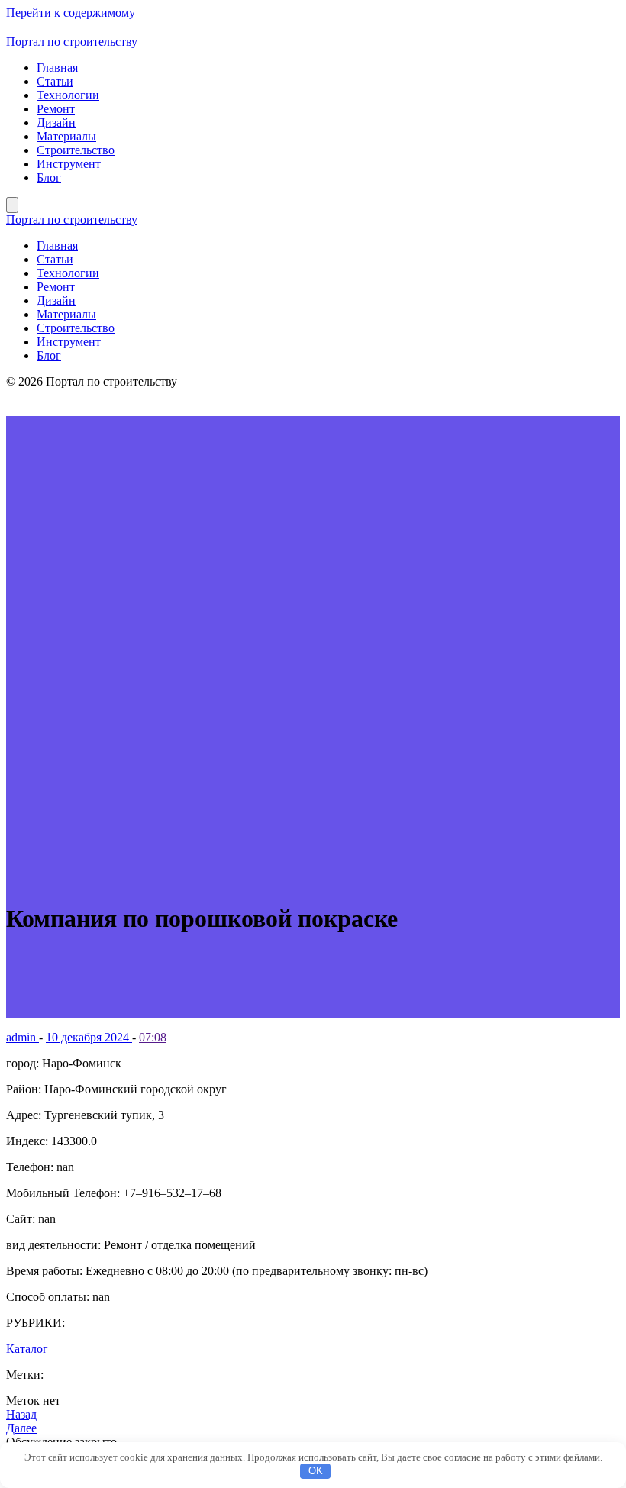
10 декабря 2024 (89, 1037)
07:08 (152, 1037)
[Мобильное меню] (12, 205)
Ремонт (56, 108)
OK (315, 1471)
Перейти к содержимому (70, 12)
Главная (57, 67)
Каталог (27, 1348)
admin (22, 1037)
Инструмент (69, 163)
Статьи (55, 81)
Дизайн (56, 122)
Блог (49, 177)
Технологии (68, 95)
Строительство (76, 150)
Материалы (66, 136)
